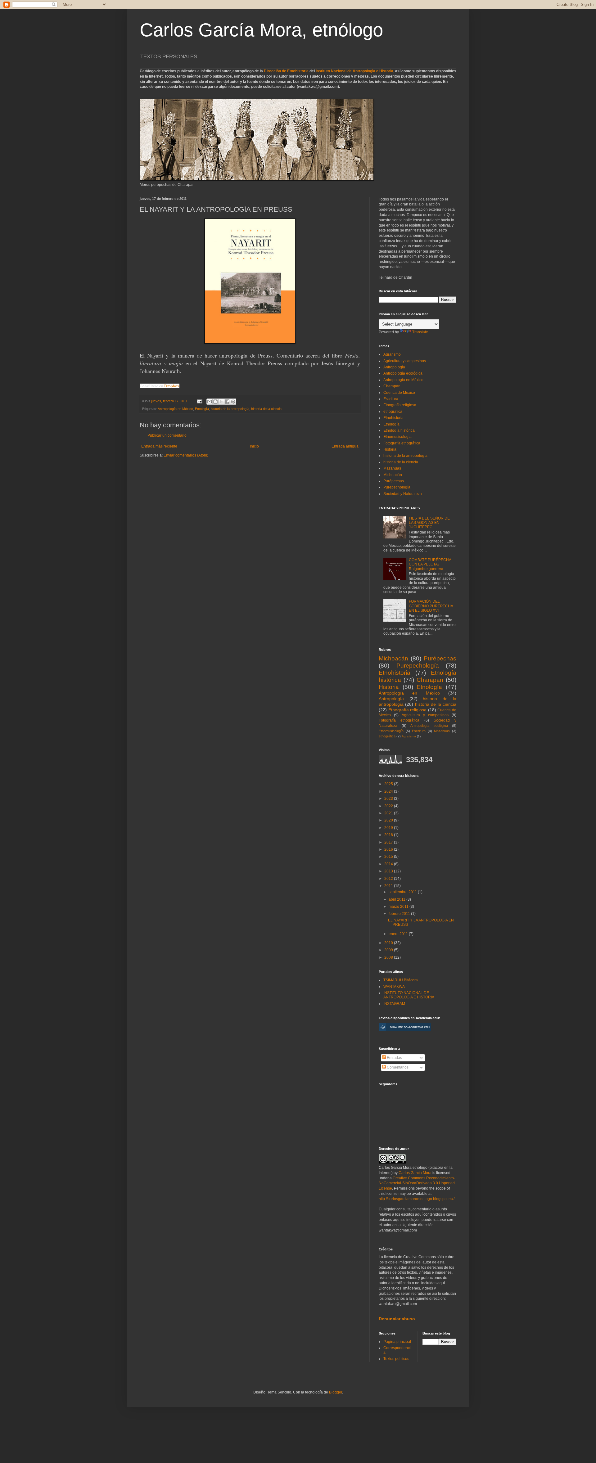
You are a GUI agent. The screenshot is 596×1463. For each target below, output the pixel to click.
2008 (389, 957)
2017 (389, 842)
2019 (389, 828)
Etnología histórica (399, 430)
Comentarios (397, 1067)
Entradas (394, 1058)
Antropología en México (175, 409)
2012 (389, 878)
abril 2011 (397, 899)
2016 (389, 849)
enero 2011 (399, 934)
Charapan (391, 386)
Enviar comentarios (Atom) (186, 455)
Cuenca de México (399, 392)
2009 (389, 950)
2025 (389, 784)
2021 (389, 813)
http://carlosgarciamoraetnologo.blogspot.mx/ (416, 1199)
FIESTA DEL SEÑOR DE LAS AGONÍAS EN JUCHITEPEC (429, 522)
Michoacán (392, 475)
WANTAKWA (394, 986)
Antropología (394, 367)
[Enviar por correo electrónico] (209, 401)
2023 (389, 798)
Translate (420, 332)
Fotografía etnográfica (401, 443)
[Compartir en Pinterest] (233, 401)
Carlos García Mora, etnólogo (261, 30)
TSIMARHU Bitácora (400, 980)
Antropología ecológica (402, 373)
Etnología (202, 409)
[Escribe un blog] (215, 401)
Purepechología (396, 487)
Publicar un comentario (167, 435)
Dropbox (171, 386)
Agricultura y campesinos (404, 361)
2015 (389, 856)
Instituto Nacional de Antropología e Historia (354, 71)
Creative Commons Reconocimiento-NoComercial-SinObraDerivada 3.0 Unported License (417, 1183)
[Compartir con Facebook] (227, 401)
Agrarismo (392, 354)
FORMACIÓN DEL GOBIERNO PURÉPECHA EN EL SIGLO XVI (431, 606)
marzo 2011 (399, 906)
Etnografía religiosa (399, 405)
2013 (389, 871)
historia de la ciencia (266, 409)
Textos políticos (396, 1359)
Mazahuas (392, 468)
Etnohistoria (393, 418)
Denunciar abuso (397, 1318)
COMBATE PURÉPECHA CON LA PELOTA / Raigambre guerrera (430, 564)
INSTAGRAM (394, 1004)
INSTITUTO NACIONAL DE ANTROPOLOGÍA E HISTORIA (408, 995)
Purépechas (393, 481)
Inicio (254, 446)
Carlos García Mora (415, 1173)
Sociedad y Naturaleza (402, 494)
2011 (389, 886)
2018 (389, 835)
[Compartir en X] (221, 401)
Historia (389, 449)
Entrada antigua (345, 446)
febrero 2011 (400, 914)
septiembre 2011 (403, 892)
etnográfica (392, 411)
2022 (389, 806)
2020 (389, 820)
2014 (389, 864)
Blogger (335, 1392)
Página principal (397, 1341)
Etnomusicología (397, 436)
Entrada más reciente (159, 446)
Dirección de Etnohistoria (286, 71)
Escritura (390, 399)
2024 (389, 791)
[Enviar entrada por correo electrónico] (199, 401)
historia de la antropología (230, 409)
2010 (389, 943)
